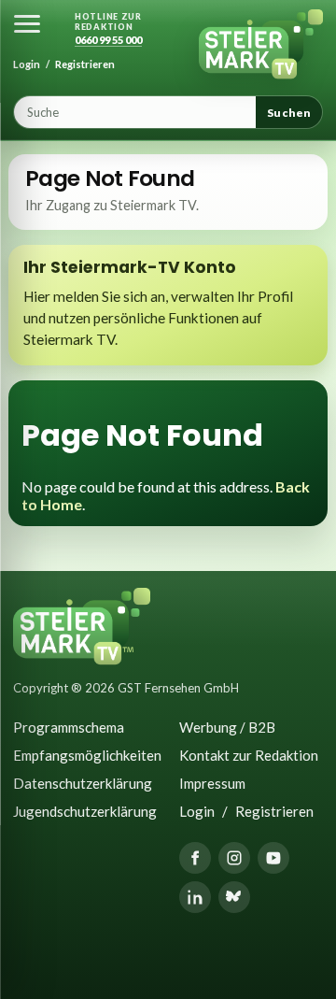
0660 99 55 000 (108, 40)
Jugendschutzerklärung (85, 811)
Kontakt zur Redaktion (248, 755)
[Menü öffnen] (27, 23)
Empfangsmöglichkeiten (85, 755)
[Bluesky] (234, 897)
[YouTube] (273, 858)
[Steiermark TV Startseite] (261, 44)
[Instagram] (234, 858)
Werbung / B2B (227, 727)
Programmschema (68, 727)
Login (26, 64)
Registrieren (85, 64)
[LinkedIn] (195, 897)
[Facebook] (195, 858)
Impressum (212, 783)
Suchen (289, 113)
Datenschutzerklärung (82, 783)
